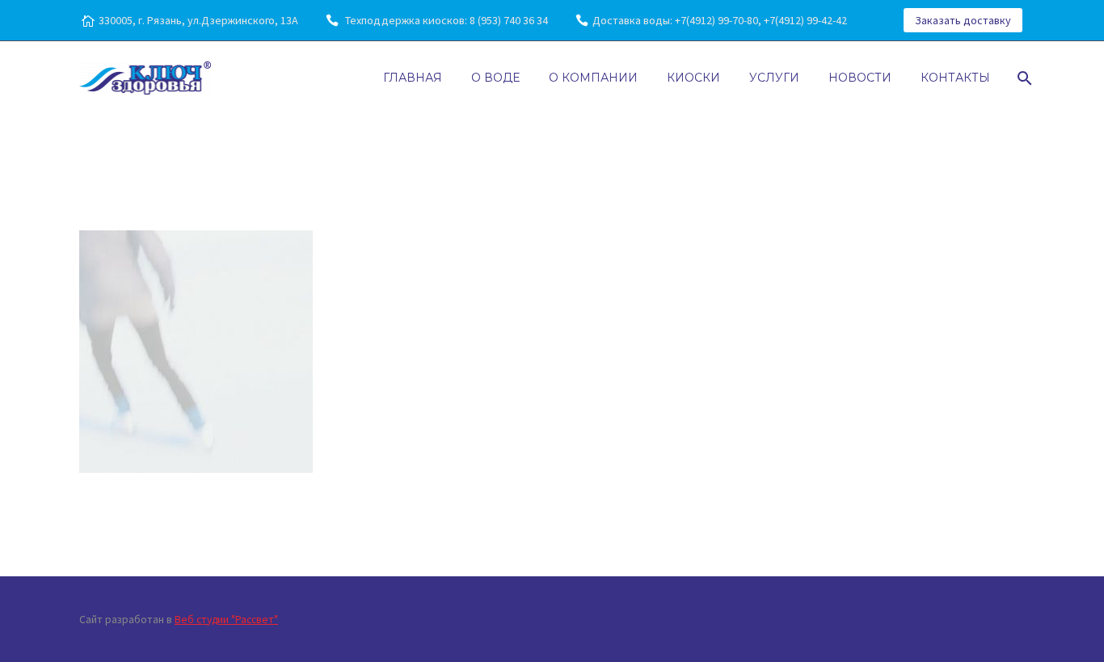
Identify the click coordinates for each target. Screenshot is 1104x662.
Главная (412, 77)
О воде (495, 77)
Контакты (955, 77)
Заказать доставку (963, 20)
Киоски (693, 77)
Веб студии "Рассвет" (226, 619)
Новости (859, 77)
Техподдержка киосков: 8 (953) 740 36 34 (445, 20)
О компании (593, 77)
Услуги (774, 77)
